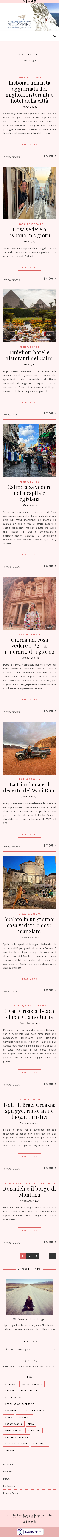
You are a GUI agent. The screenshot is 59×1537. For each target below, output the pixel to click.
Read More (29, 144)
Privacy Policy (10, 1493)
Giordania (33, 634)
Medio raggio (13, 1430)
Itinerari (7, 1471)
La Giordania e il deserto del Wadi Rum (29, 787)
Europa (20, 77)
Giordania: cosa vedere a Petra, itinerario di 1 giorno (30, 645)
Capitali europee (32, 1384)
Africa (24, 347)
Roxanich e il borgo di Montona (29, 1191)
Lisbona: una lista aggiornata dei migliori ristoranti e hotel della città (30, 91)
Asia (21, 634)
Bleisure (10, 1384)
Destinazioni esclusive (19, 1404)
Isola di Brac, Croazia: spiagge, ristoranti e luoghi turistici (29, 1110)
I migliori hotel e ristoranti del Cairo (29, 355)
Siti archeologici (16, 1444)
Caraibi (9, 1391)
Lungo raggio (13, 1424)
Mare (31, 1424)
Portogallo (35, 77)
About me (8, 1464)
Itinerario (24, 1417)
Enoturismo (24, 1183)
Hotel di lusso (35, 1410)
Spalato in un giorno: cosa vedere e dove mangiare (29, 925)
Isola (8, 1417)
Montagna (34, 1430)
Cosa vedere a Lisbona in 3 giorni (29, 232)
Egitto (34, 347)
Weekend (10, 1450)
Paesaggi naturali (16, 1437)
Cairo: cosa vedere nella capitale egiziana (29, 492)
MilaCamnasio (29, 54)
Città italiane (14, 1397)
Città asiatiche (29, 1391)
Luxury (41, 1005)
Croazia (23, 914)
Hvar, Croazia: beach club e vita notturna (29, 1013)
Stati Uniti (40, 1444)
